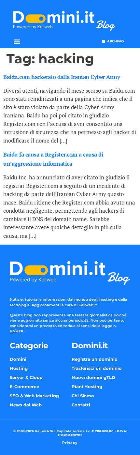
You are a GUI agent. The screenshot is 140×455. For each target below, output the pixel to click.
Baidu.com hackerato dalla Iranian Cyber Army (61, 77)
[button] (16, 41)
